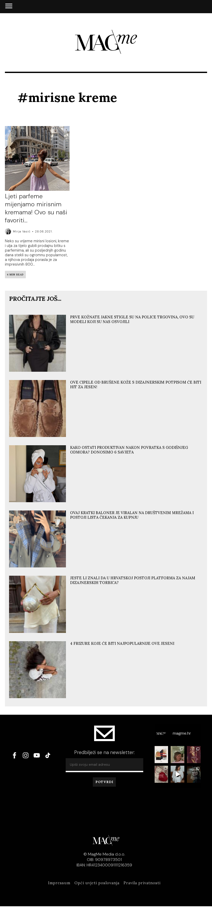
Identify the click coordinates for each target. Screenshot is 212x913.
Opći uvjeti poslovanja (96, 883)
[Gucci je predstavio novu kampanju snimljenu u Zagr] (194, 774)
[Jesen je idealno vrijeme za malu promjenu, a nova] (177, 754)
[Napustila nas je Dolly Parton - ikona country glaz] (194, 754)
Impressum (59, 883)
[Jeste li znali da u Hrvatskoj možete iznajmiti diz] (161, 774)
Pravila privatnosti (142, 883)
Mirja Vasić (22, 231)
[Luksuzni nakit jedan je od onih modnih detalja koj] (177, 774)
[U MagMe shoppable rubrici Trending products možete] (161, 754)
